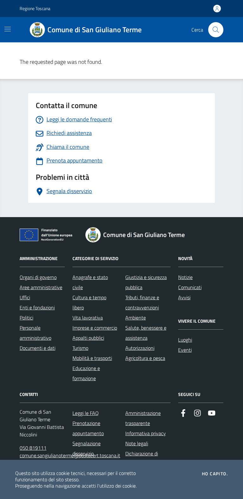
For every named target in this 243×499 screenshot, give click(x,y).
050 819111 (33, 448)
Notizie (185, 277)
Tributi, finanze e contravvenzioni (142, 302)
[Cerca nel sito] (215, 29)
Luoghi (185, 340)
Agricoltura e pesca (145, 358)
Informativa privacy (145, 433)
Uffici (25, 297)
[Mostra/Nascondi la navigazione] (7, 29)
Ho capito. (215, 474)
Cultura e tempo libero (89, 302)
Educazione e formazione (86, 373)
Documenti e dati (37, 348)
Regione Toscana (35, 8)
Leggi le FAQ (85, 413)
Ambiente (135, 317)
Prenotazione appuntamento (88, 428)
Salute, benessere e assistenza (145, 333)
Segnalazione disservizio (86, 448)
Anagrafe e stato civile (90, 282)
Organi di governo (38, 277)
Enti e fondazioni (37, 307)
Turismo (80, 348)
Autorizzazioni (139, 348)
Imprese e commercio (94, 328)
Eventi (185, 350)
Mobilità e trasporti (92, 358)
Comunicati (190, 287)
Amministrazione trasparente (143, 418)
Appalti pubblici (88, 338)
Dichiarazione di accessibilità (141, 458)
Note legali (136, 443)
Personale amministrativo (35, 333)
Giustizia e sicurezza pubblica (146, 282)
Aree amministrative (41, 287)
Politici (26, 317)
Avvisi (184, 297)
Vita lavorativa (87, 317)
